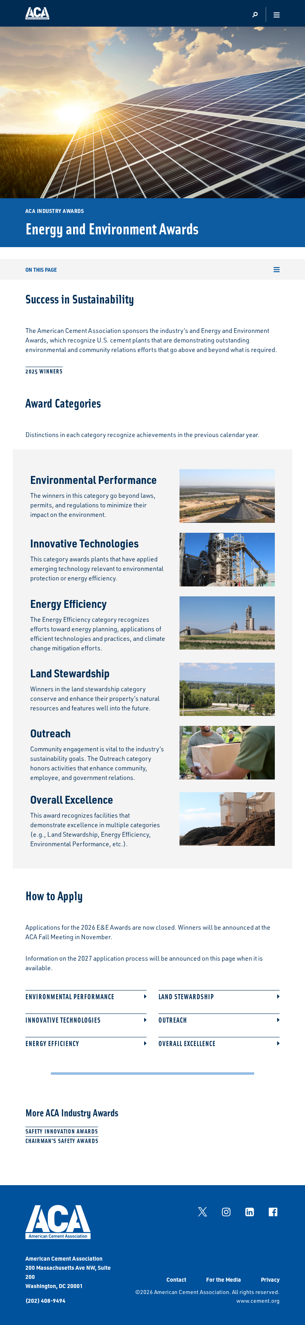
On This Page (41, 269)
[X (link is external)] (202, 1212)
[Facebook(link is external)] (273, 1212)
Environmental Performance (69, 996)
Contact (176, 1279)
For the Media (223, 1279)
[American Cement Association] (58, 1237)
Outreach (172, 1020)
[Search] (255, 15)
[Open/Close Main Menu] (277, 15)
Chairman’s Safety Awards (61, 1140)
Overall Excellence (187, 1043)
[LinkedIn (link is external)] (249, 1212)
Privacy (270, 1279)
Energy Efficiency (52, 1043)
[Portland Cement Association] (37, 14)
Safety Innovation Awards (61, 1131)
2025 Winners (44, 371)
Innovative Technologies (63, 1020)
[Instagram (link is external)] (226, 1212)
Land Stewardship (186, 996)
